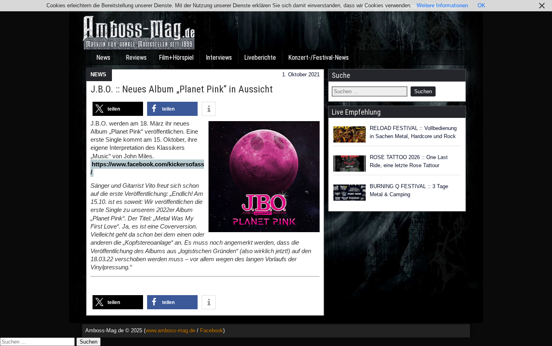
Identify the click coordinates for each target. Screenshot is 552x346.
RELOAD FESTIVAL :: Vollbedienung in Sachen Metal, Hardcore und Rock (413, 132)
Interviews (219, 57)
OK (481, 5)
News (103, 57)
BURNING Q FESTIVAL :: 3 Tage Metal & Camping (409, 190)
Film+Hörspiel (176, 57)
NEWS (98, 74)
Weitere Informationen (442, 5)
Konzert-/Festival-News (318, 57)
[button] (118, 109)
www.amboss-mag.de (170, 330)
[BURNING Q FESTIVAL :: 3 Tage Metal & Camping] (349, 193)
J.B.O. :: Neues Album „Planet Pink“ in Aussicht (182, 89)
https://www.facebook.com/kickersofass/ (147, 168)
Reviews (136, 57)
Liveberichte (260, 57)
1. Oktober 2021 (301, 74)
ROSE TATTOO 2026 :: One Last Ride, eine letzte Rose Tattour (409, 161)
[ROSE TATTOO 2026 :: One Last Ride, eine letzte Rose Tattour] (349, 163)
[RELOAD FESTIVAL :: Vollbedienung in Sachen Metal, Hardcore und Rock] (349, 134)
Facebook (211, 330)
